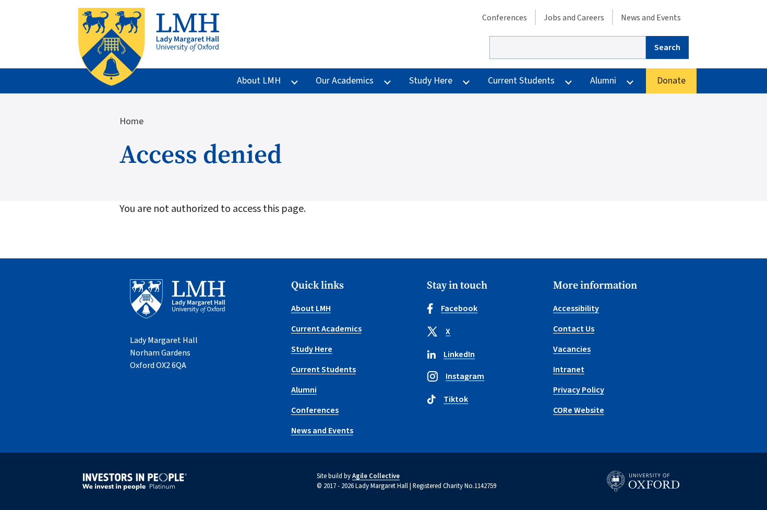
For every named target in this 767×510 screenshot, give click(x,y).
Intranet (568, 369)
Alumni (603, 80)
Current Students (521, 80)
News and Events (651, 17)
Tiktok (456, 399)
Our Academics (345, 80)
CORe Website (578, 410)
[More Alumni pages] (630, 81)
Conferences (504, 17)
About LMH (259, 80)
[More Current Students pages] (568, 81)
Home (131, 121)
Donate (671, 80)
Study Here (430, 80)
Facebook (459, 308)
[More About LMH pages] (294, 81)
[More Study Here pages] (466, 81)
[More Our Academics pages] (387, 81)
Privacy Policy (578, 390)
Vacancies (572, 349)
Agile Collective (376, 476)
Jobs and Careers (574, 17)
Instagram (465, 376)
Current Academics (326, 329)
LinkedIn (459, 354)
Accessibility (576, 308)
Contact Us (573, 329)
